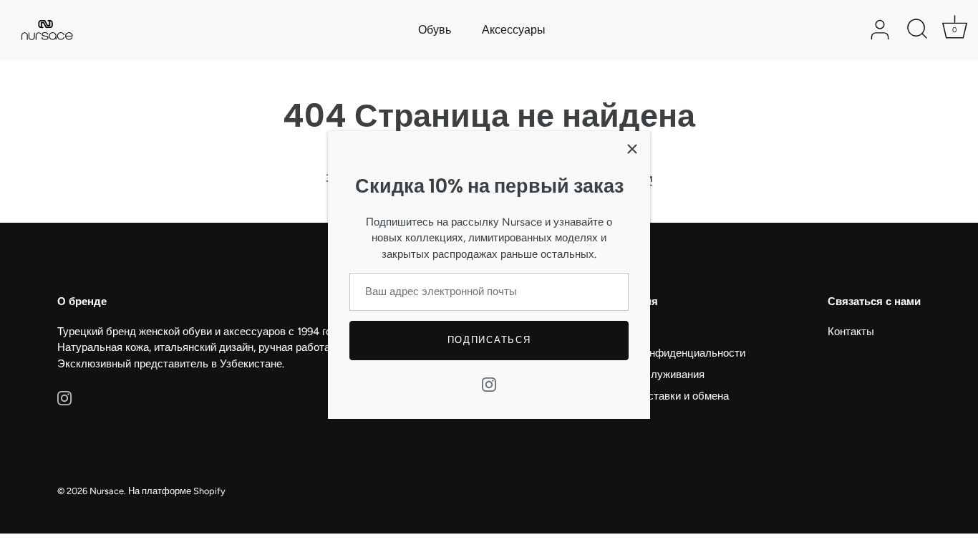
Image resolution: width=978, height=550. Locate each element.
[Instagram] (489, 383)
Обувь (434, 30)
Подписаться (489, 339)
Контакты (851, 331)
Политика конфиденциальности (667, 353)
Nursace (106, 491)
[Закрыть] (632, 149)
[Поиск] (917, 30)
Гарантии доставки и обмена (659, 396)
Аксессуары (514, 30)
